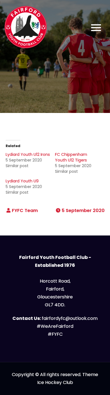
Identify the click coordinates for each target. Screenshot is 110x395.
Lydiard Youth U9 (22, 181)
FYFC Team (25, 210)
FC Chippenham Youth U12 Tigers (71, 157)
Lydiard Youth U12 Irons (28, 154)
